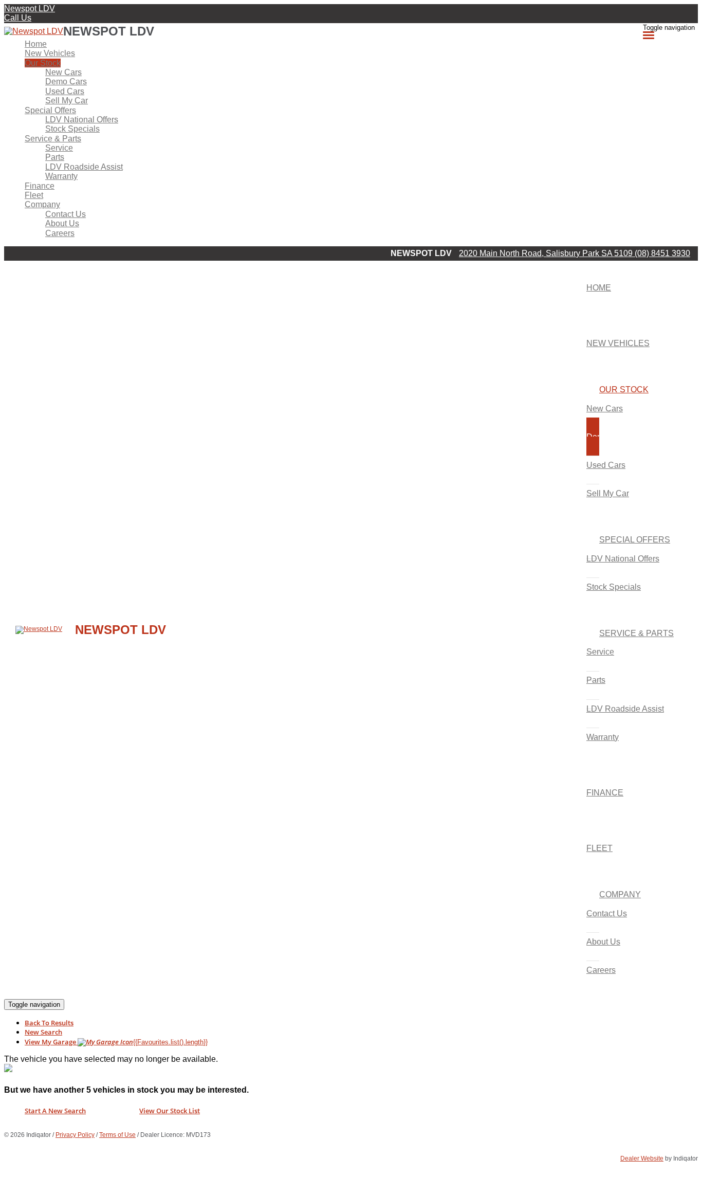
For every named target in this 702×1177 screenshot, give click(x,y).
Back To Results (49, 1022)
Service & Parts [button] (53, 138)
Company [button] (42, 204)
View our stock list (169, 1110)
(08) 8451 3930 (662, 253)
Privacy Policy (75, 1134)
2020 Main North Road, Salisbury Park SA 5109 (547, 253)
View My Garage (116, 1041)
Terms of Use (117, 1134)
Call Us (17, 17)
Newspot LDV (29, 8)
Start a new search (55, 1110)
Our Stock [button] (43, 63)
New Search (43, 1032)
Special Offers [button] (50, 110)
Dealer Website (641, 1158)
